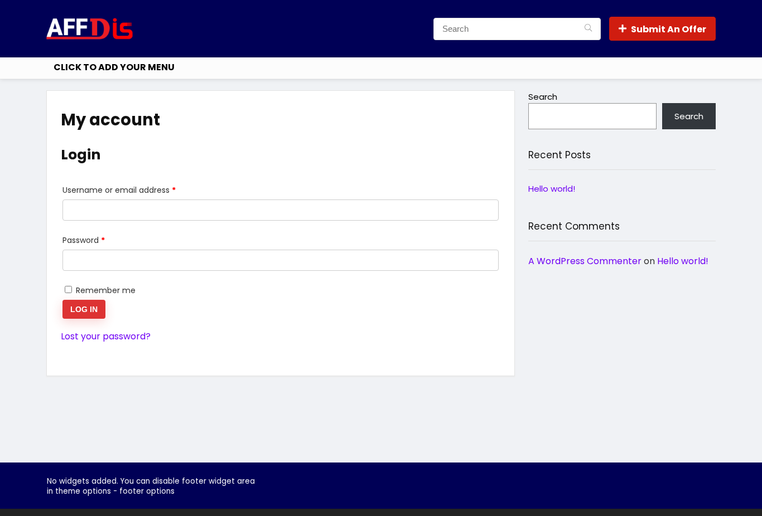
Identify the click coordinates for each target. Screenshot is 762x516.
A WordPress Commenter (585, 261)
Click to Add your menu (114, 67)
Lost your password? (106, 336)
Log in (84, 309)
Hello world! (551, 188)
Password (100, 240)
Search (542, 97)
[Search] (588, 29)
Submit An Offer (668, 29)
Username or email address (135, 190)
